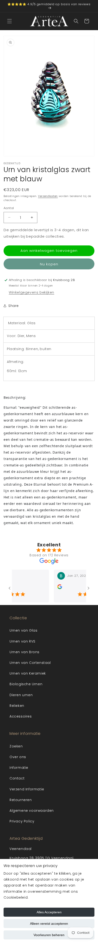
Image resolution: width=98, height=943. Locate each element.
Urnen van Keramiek (28, 673)
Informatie (19, 767)
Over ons (18, 757)
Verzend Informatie (27, 789)
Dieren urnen (21, 695)
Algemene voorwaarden (32, 810)
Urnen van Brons (24, 652)
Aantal (9, 208)
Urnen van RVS (22, 641)
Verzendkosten (48, 196)
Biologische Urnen (26, 684)
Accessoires (21, 716)
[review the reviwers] (55, 588)
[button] (9, 21)
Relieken (17, 705)
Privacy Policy (22, 821)
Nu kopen (49, 264)
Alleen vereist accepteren (49, 923)
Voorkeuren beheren (49, 935)
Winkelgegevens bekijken (31, 292)
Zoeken (16, 746)
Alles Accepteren (49, 912)
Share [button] (13, 305)
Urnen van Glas (23, 630)
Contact (17, 778)
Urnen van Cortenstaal (30, 662)
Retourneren (21, 800)
